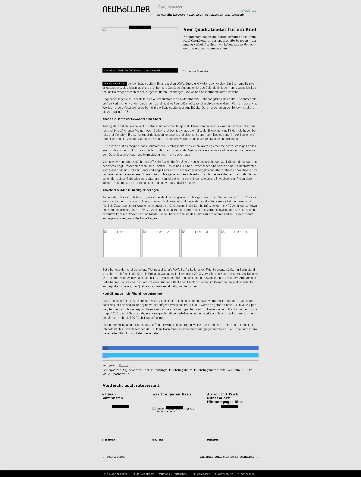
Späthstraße (120, 374)
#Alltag (158, 440)
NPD (244, 370)
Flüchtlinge (159, 370)
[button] (105, 348)
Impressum (247, 474)
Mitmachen (215, 14)
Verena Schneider (198, 71)
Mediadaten (202, 474)
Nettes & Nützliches (174, 474)
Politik (123, 365)
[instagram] (254, 10)
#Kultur (212, 440)
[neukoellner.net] (126, 11)
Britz (146, 370)
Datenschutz (224, 474)
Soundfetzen (113, 456)
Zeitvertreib (235, 14)
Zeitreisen (196, 14)
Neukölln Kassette (172, 14)
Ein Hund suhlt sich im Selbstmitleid (229, 456)
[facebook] (248, 10)
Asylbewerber (131, 370)
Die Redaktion (144, 474)
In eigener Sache (116, 474)
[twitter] (243, 10)
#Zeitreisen (106, 440)
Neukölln (233, 370)
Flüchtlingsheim (180, 370)
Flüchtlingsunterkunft (210, 370)
